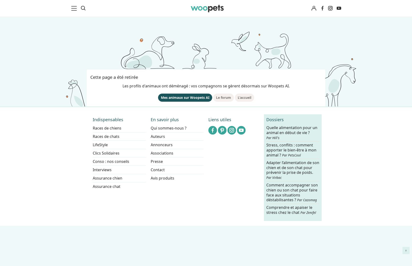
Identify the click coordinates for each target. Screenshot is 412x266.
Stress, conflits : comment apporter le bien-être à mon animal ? (291, 150)
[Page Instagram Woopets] (330, 8)
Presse (157, 161)
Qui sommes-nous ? (168, 128)
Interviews (102, 169)
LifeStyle (100, 144)
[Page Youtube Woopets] (339, 8)
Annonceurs (162, 144)
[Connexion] (313, 8)
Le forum (223, 97)
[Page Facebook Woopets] (322, 8)
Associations (162, 153)
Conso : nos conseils (111, 161)
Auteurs (158, 136)
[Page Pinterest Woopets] (222, 130)
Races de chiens (107, 128)
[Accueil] (207, 8)
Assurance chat (106, 186)
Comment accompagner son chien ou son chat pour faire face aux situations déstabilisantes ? (292, 192)
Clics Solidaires (106, 153)
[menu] (74, 8)
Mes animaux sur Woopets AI (185, 97)
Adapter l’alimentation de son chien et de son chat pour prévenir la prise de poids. (292, 170)
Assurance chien (107, 178)
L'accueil (244, 97)
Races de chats (106, 136)
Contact (158, 169)
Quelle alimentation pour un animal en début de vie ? (291, 132)
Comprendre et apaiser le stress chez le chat (291, 210)
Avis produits (162, 178)
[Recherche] (83, 8)
